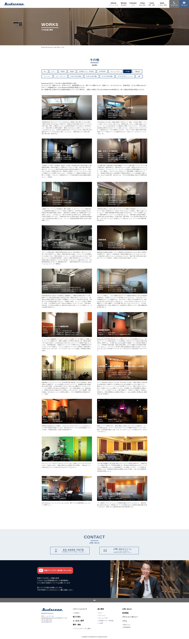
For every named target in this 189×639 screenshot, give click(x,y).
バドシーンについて (80, 609)
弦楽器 (72, 71)
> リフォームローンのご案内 (82, 628)
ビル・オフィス (60, 76)
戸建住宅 (137, 71)
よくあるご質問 (78, 620)
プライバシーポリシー (130, 617)
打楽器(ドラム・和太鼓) (86, 71)
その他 (127, 71)
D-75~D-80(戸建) (107, 76)
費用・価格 (77, 624)
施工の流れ (77, 617)
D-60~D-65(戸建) (91, 76)
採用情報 (125, 613)
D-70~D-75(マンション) (125, 76)
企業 (139, 76)
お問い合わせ (127, 609)
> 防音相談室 (126, 627)
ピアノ (53, 71)
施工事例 (101, 609)
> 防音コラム (126, 624)
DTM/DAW (102, 71)
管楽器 (63, 71)
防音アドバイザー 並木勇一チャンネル (58, 570)
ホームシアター (115, 71)
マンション (47, 76)
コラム (124, 621)
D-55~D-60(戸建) (75, 76)
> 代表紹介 (76, 613)
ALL (45, 71)
